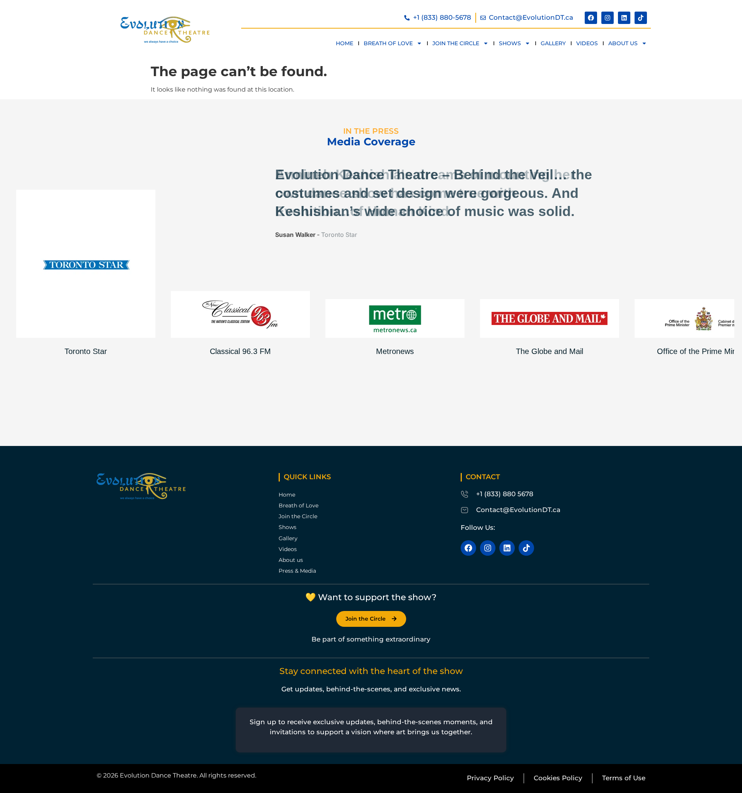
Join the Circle (455, 43)
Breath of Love (388, 43)
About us (623, 43)
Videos (587, 43)
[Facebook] (591, 18)
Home (344, 43)
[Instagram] (607, 18)
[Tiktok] (641, 18)
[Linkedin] (624, 18)
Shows (510, 43)
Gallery (553, 43)
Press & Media (297, 570)
